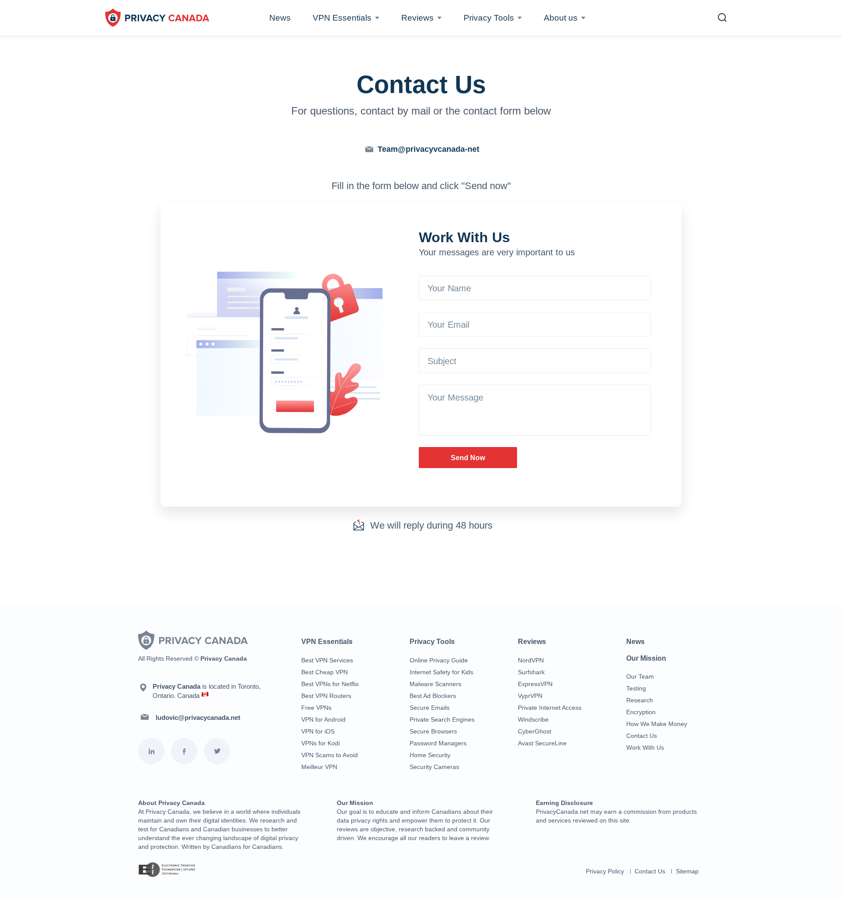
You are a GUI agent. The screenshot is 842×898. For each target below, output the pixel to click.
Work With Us (645, 747)
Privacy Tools (489, 17)
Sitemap (687, 871)
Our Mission (646, 658)
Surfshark (531, 672)
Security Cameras (434, 766)
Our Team (640, 676)
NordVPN (531, 660)
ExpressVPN (535, 683)
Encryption (641, 712)
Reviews (417, 17)
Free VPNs (316, 707)
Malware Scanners (435, 683)
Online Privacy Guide (439, 660)
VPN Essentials (342, 17)
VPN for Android (323, 719)
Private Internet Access (550, 707)
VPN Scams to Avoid (329, 754)
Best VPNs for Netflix (330, 683)
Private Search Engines (442, 719)
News (280, 17)
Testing (636, 688)
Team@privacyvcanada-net (428, 149)
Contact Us (641, 735)
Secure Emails (430, 707)
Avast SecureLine (542, 743)
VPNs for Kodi (320, 743)
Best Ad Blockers (433, 695)
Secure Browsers (433, 731)
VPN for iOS (318, 731)
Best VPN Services (327, 660)
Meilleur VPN (319, 766)
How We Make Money (656, 723)
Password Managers (438, 743)
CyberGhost (534, 731)
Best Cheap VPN (324, 672)
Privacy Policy (605, 871)
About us (561, 17)
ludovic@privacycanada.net (198, 717)
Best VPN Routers (326, 695)
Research (639, 700)
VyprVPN (530, 695)
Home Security (430, 754)
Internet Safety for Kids (441, 672)
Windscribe (533, 719)
